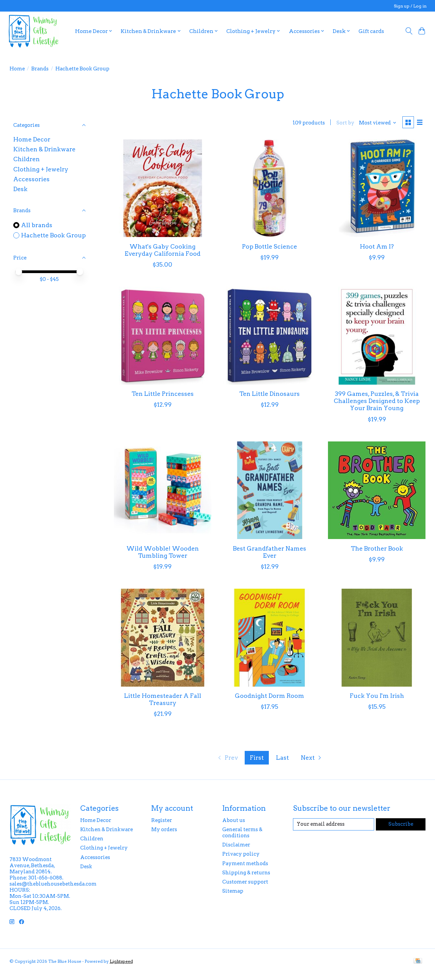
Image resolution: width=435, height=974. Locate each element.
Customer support (245, 882)
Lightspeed (121, 961)
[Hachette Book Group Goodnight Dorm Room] (270, 638)
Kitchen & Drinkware (44, 149)
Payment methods (245, 863)
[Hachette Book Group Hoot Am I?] (377, 188)
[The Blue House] (33, 31)
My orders (164, 829)
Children (26, 159)
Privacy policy (241, 854)
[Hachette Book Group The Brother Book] (377, 490)
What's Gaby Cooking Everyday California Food (163, 250)
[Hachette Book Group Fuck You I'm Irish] (377, 638)
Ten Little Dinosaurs (269, 393)
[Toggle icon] (409, 31)
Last (282, 757)
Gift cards (371, 31)
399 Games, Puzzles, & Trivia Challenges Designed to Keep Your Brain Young (377, 401)
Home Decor (31, 139)
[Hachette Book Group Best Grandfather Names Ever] (270, 490)
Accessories (31, 179)
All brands (36, 225)
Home (17, 69)
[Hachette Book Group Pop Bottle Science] (270, 188)
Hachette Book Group (53, 235)
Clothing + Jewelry (40, 169)
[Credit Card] (418, 961)
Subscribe (400, 824)
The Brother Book (377, 548)
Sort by (345, 123)
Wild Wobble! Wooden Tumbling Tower (162, 552)
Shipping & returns (246, 873)
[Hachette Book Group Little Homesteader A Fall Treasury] (163, 638)
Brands (40, 69)
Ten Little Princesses (163, 393)
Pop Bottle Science (269, 246)
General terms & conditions (242, 832)
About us (233, 820)
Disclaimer (236, 845)
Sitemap (232, 891)
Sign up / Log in (410, 6)
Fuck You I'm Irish (377, 695)
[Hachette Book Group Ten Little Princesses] (163, 336)
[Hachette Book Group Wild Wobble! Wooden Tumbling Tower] (163, 490)
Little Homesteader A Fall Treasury (162, 699)
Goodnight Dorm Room (269, 695)
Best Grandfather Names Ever (269, 552)
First (257, 757)
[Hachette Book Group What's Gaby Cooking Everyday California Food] (163, 188)
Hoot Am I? (377, 246)
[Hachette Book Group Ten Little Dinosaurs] (270, 336)
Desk (20, 188)
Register (161, 820)
